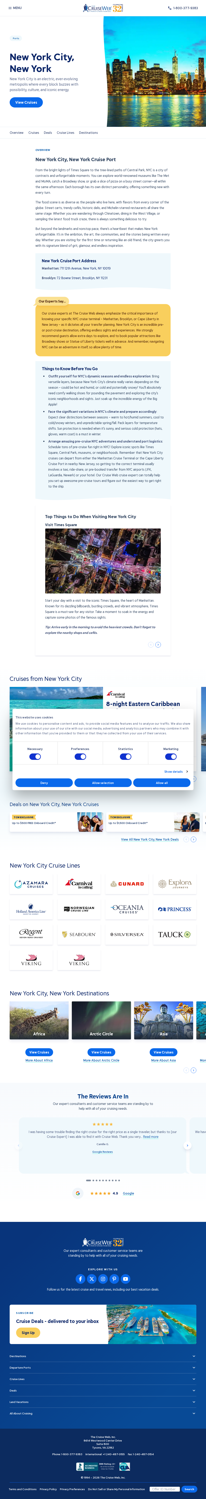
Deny (44, 783)
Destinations (88, 132)
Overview (17, 132)
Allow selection (103, 783)
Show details (173, 771)
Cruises (33, 132)
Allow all (162, 783)
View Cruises (26, 102)
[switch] (80, 756)
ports (16, 38)
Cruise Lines (65, 132)
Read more (151, 1136)
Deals (48, 132)
